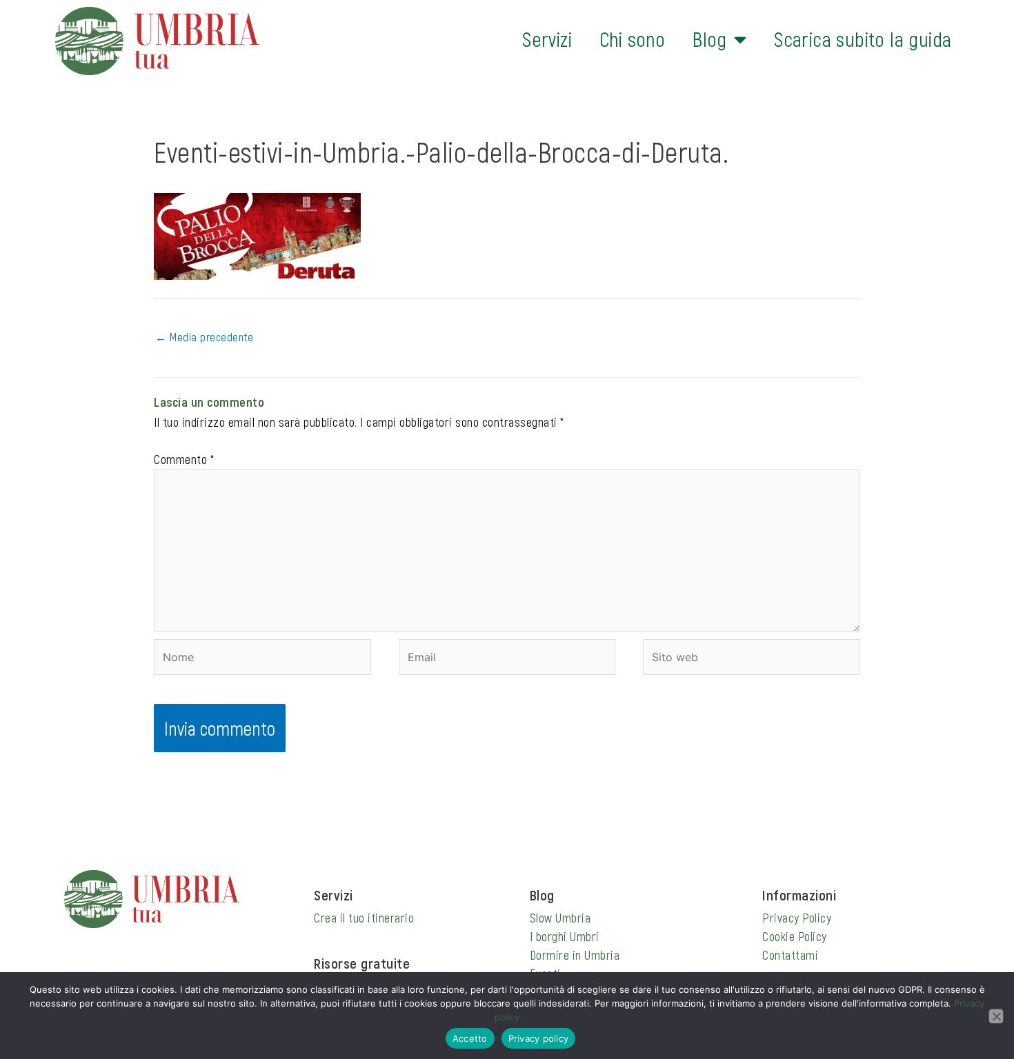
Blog (710, 39)
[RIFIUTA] (996, 1016)
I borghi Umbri (564, 936)
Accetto (470, 1038)
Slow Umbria (560, 917)
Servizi (547, 39)
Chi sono (632, 39)
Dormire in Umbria (575, 954)
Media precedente (204, 336)
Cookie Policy (794, 936)
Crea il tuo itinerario (364, 917)
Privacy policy (538, 1038)
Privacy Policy (796, 917)
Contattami (790, 954)
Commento (184, 459)
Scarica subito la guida (862, 39)
